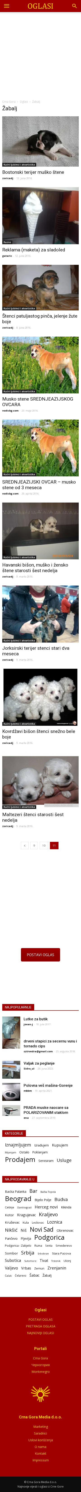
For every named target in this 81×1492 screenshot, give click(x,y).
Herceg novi (46, 1206)
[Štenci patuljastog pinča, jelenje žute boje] (40, 287)
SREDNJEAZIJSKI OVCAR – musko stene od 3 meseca (39, 484)
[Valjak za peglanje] (11, 1070)
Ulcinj (67, 1261)
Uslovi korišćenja (40, 1440)
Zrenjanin (56, 1267)
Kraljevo (48, 1214)
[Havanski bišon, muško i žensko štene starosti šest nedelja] (40, 531)
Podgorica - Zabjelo (18, 1246)
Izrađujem (41, 1145)
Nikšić (11, 1230)
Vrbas (26, 1268)
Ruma (38, 1246)
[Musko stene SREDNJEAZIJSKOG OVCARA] (40, 365)
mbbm (28, 1090)
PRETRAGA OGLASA (40, 1326)
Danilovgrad (24, 1207)
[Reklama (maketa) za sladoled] (40, 215)
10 (43, 845)
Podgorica (49, 1237)
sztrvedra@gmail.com (38, 1051)
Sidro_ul (29, 1068)
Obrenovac (65, 1230)
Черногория (41, 1365)
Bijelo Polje (43, 1199)
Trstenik (56, 1261)
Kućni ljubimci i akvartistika (19, 164)
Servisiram (46, 1161)
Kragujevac (26, 1215)
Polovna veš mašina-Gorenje (48, 1085)
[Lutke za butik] (11, 1028)
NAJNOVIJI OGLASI (40, 1333)
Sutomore (30, 1261)
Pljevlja (26, 1238)
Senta (48, 1245)
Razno (7, 242)
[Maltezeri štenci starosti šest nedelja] (40, 780)
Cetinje (9, 1207)
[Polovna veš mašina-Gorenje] (11, 1092)
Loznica (54, 1222)
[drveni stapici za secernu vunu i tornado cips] (11, 1044)
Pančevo (11, 1238)
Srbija (27, 1252)
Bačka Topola (48, 1191)
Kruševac (12, 1222)
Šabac (34, 1275)
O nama (40, 1447)
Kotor (9, 1215)
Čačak (8, 1275)
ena (26, 1117)
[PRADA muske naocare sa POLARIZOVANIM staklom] (11, 1110)
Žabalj (47, 1275)
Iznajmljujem (18, 1145)
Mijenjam (10, 1152)
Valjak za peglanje (39, 1063)
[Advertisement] (40, 54)
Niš (24, 1230)
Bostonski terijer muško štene (33, 172)
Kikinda (66, 1207)
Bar (33, 1191)
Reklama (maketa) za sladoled (33, 250)
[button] (74, 6)
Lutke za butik (36, 1019)
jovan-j (28, 1024)
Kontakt (40, 1453)
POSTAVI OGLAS (40, 954)
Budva (61, 1199)
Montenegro (41, 1371)
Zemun (39, 1268)
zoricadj (7, 178)
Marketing (40, 1426)
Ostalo (24, 1152)
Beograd (18, 1198)
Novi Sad (42, 1229)
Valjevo (11, 1268)
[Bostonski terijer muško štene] (40, 141)
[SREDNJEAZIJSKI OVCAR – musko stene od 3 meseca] (40, 448)
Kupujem (60, 1145)
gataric (7, 255)
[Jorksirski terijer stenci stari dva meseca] (40, 614)
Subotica (13, 1260)
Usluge (64, 1160)
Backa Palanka (15, 1191)
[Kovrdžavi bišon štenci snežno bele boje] (40, 697)
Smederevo (64, 1246)
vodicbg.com (10, 410)
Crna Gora (40, 1358)
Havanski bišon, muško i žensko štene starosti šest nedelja (35, 567)
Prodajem (20, 1159)
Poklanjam (40, 1152)
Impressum (40, 1460)
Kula (26, 1222)
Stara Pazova (61, 1253)
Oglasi (24, 102)
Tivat (44, 1260)
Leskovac (38, 1222)
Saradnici (40, 1433)
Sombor (11, 1253)
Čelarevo (20, 1276)
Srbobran (43, 1253)
